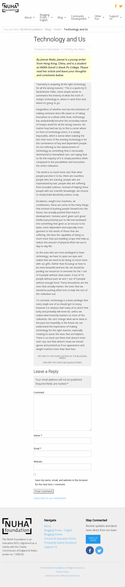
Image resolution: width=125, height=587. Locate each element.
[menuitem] (27, 17)
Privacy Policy (62, 571)
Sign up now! (93, 539)
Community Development (78, 17)
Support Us (114, 17)
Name (38, 435)
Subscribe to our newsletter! (50, 498)
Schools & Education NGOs (60, 538)
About (28, 17)
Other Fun (98, 17)
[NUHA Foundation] (10, 7)
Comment (39, 392)
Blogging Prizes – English (44, 17)
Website (38, 461)
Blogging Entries (53, 534)
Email (37, 448)
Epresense (74, 575)
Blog (60, 17)
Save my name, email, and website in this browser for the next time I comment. (61, 482)
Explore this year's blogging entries (62, 362)
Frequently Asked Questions (60, 542)
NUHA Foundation (56, 567)
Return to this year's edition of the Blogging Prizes (62, 357)
